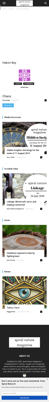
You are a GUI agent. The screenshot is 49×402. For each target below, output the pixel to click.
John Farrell (11, 260)
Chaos (6, 96)
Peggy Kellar (11, 311)
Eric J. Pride (11, 157)
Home (4, 9)
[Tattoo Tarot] (24, 292)
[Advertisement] (24, 36)
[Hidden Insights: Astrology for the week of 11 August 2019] (24, 138)
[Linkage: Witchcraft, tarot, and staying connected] (24, 189)
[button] (45, 3)
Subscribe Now (24, 398)
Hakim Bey (6, 100)
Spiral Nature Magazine (15, 209)
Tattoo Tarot (13, 307)
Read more (8, 105)
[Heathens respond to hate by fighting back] (24, 241)
